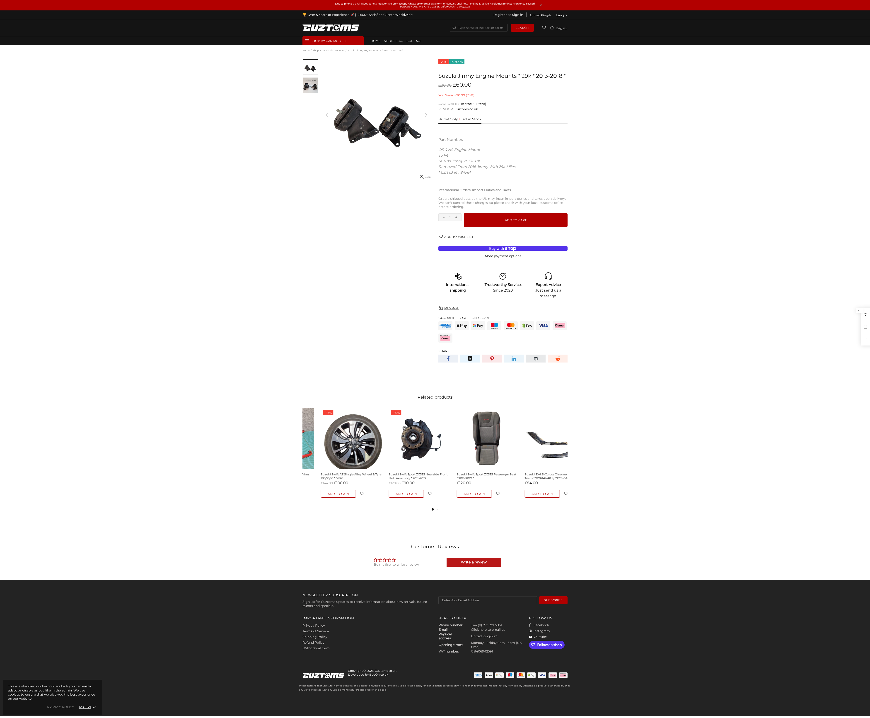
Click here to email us (488, 630)
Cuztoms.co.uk (330, 27)
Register (500, 15)
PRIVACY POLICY (60, 707)
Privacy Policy (313, 625)
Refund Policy (313, 642)
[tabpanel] (333, 457)
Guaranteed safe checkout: (464, 318)
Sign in (517, 15)
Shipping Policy (314, 637)
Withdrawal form (316, 648)
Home (305, 50)
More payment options (503, 256)
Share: (444, 351)
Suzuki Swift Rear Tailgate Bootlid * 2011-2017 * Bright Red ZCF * (536, 476)
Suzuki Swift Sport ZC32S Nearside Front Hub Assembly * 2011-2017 (331, 476)
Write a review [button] (474, 562)
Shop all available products (328, 50)
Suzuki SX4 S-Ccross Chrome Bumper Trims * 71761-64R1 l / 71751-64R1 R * (466, 476)
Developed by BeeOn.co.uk (368, 674)
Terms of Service (315, 631)
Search (522, 27)
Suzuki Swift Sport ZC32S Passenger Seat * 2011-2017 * (400, 476)
